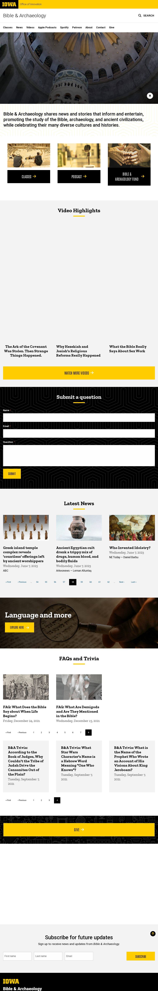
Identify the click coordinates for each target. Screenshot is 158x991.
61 (100, 582)
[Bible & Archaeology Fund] (129, 155)
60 (91, 582)
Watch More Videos (76, 372)
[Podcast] (79, 155)
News (19, 27)
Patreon (77, 27)
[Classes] (28, 155)
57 (65, 582)
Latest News (79, 503)
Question (8, 442)
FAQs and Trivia (79, 658)
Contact (100, 27)
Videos (30, 27)
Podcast (76, 176)
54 (38, 582)
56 (56, 582)
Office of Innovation (31, 4)
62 (109, 582)
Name (6, 410)
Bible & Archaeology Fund (127, 176)
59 (83, 582)
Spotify (64, 27)
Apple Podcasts (47, 27)
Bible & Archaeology (24, 15)
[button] (146, 15)
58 (74, 583)
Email (6, 426)
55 (47, 582)
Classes (7, 27)
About (88, 27)
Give (111, 27)
